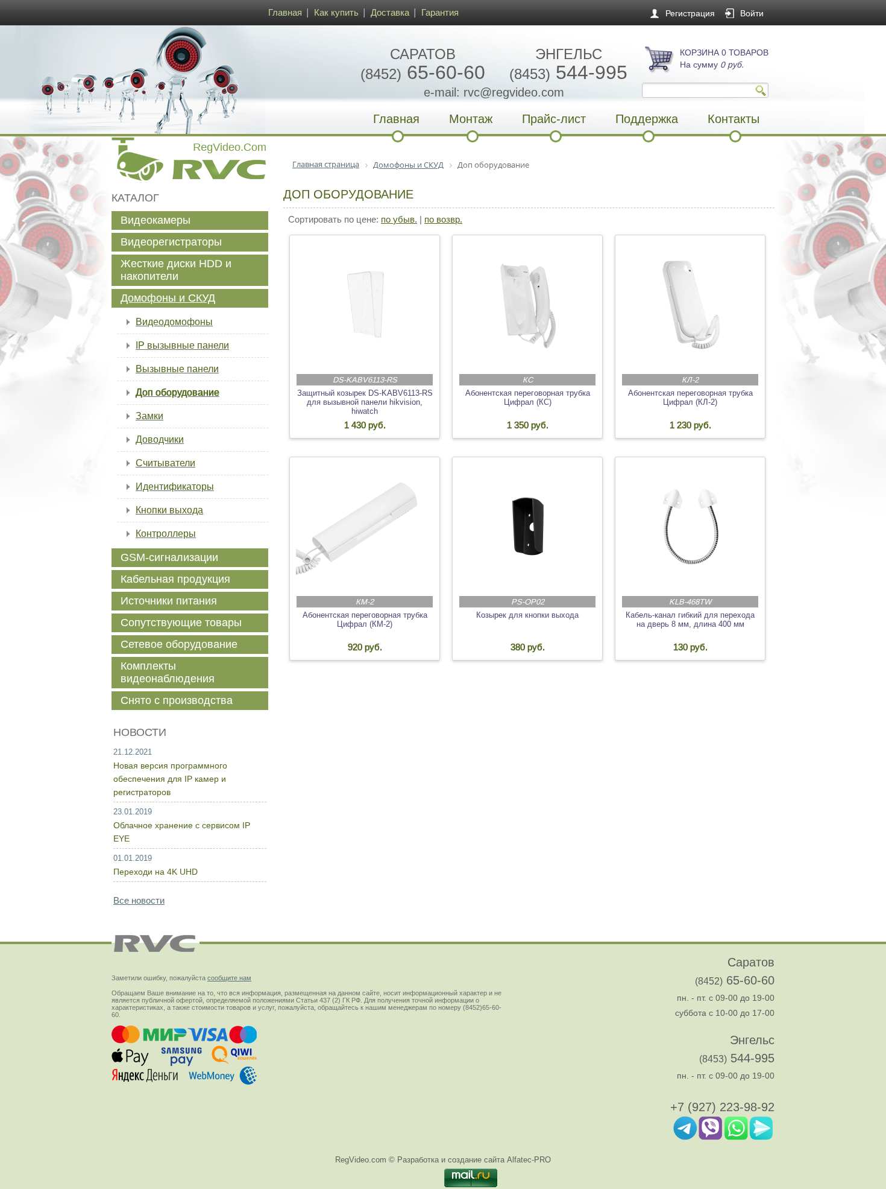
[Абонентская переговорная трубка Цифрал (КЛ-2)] (690, 304)
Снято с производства (177, 700)
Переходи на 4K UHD (155, 872)
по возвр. (443, 219)
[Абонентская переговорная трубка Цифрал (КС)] (528, 304)
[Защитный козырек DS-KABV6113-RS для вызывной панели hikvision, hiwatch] (365, 304)
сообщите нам (229, 977)
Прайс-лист (554, 118)
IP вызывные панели (182, 345)
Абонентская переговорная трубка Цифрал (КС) (527, 397)
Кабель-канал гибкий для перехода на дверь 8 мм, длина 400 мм (690, 619)
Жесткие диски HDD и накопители (176, 270)
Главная (285, 12)
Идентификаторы (175, 486)
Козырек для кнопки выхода (527, 615)
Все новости (139, 900)
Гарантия (440, 12)
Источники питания (169, 601)
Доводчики (160, 439)
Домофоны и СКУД (168, 298)
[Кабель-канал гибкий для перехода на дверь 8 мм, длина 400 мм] (690, 526)
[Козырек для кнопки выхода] (528, 526)
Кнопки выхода (169, 510)
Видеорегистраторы (171, 242)
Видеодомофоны (174, 322)
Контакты (733, 118)
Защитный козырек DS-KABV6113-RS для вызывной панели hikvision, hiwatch (365, 402)
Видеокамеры (155, 220)
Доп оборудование (177, 392)
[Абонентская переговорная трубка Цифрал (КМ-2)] (365, 526)
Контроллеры (166, 533)
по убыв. (399, 219)
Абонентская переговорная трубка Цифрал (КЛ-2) (690, 397)
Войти (752, 13)
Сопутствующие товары (181, 623)
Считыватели (165, 463)
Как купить (336, 12)
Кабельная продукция (175, 579)
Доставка (390, 12)
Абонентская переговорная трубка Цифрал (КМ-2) (365, 619)
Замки (149, 416)
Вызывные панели (177, 369)
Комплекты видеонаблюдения (168, 672)
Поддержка (646, 118)
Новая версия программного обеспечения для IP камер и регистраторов (170, 779)
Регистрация (690, 13)
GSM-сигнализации (169, 557)
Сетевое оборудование (179, 644)
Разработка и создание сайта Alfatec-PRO (474, 1159)
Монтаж (470, 118)
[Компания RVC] (187, 79)
